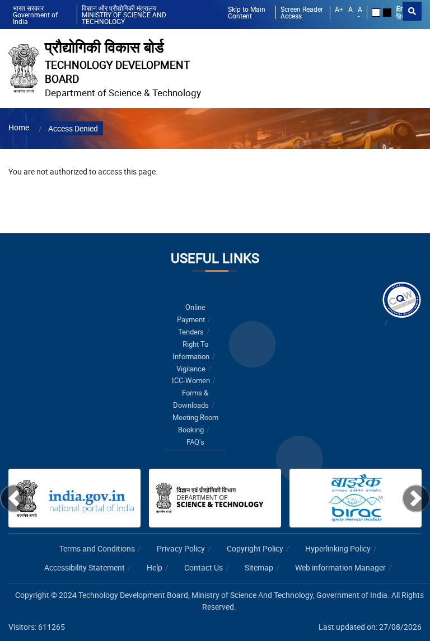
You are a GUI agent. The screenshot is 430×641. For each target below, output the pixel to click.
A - (360, 12)
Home (18, 127)
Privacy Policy (181, 548)
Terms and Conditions (97, 548)
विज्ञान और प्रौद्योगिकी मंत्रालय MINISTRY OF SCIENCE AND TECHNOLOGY (124, 14)
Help (154, 567)
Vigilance (190, 369)
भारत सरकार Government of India (35, 14)
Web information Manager (340, 567)
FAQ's (195, 442)
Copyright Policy (255, 548)
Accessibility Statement (84, 567)
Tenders (191, 332)
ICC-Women (191, 380)
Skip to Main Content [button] (246, 12)
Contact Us (203, 567)
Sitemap (259, 567)
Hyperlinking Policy (338, 548)
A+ (339, 9)
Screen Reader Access (302, 12)
